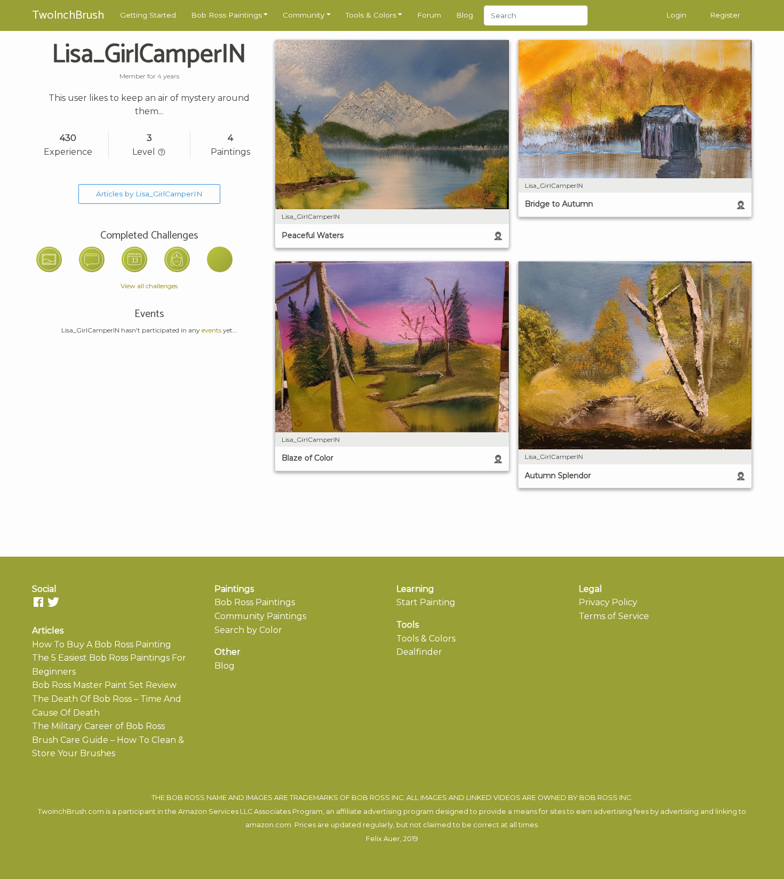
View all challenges (149, 286)
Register (725, 15)
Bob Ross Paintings (226, 15)
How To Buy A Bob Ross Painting (101, 644)
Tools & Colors (371, 15)
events (211, 330)
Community (303, 15)
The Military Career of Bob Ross (98, 726)
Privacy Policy (608, 602)
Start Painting (425, 602)
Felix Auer (383, 839)
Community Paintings (260, 616)
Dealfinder (419, 652)
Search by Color (248, 630)
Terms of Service (614, 616)
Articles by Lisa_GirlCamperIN (149, 193)
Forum (429, 15)
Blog (464, 15)
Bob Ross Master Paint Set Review (104, 685)
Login (676, 15)
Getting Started (148, 15)
